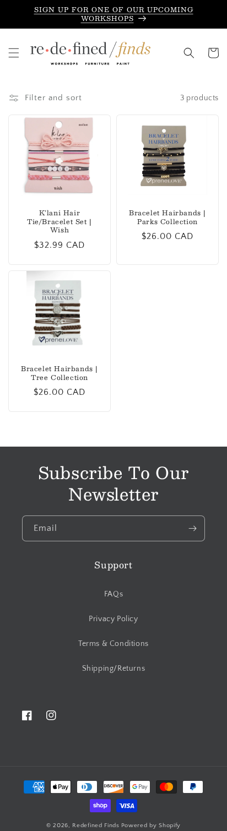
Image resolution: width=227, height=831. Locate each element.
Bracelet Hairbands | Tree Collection (59, 373)
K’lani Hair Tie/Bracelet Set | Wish (59, 222)
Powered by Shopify (151, 825)
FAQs (113, 594)
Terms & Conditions (113, 643)
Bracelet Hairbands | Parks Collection (167, 217)
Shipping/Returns (113, 668)
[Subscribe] (192, 528)
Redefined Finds (96, 825)
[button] (14, 53)
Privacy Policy (113, 619)
